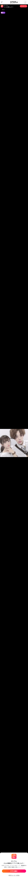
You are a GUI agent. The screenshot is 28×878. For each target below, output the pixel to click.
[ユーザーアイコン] (25, 2)
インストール (23, 6)
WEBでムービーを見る (14, 875)
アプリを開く (14, 871)
